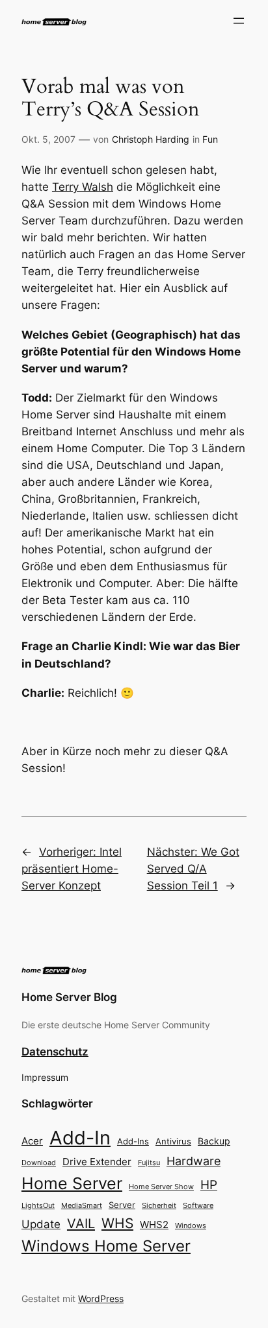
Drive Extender (96, 1162)
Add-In (80, 1137)
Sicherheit (159, 1205)
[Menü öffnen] (239, 21)
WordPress (101, 1298)
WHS (117, 1222)
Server (122, 1205)
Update (40, 1224)
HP (208, 1184)
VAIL (81, 1223)
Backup (214, 1140)
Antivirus (173, 1141)
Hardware (194, 1161)
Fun (210, 139)
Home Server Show (161, 1186)
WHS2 (154, 1224)
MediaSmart (81, 1205)
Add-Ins (133, 1141)
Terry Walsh (82, 186)
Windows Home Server (106, 1246)
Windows (190, 1225)
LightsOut (38, 1205)
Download (38, 1163)
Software (198, 1205)
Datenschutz (54, 1051)
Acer (32, 1141)
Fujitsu (149, 1162)
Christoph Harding (150, 139)
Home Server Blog (69, 997)
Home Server (71, 1183)
